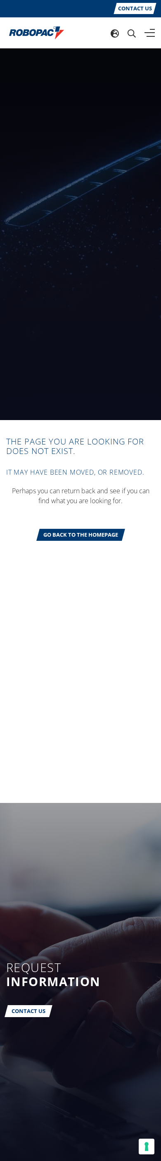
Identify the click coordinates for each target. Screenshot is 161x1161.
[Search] (131, 33)
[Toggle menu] (149, 33)
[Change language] (115, 33)
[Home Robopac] (34, 32)
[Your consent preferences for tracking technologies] (146, 1146)
